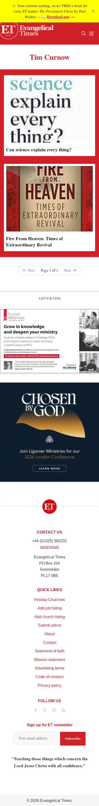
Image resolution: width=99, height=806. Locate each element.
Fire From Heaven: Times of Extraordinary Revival (34, 241)
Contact (49, 643)
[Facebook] (35, 710)
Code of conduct (49, 677)
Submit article (49, 625)
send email (49, 547)
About (49, 634)
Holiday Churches (49, 600)
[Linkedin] (63, 710)
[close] (93, 11)
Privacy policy (50, 685)
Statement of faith (49, 651)
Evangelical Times (56, 801)
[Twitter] (45, 710)
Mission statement (49, 660)
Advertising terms (49, 668)
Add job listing (49, 608)
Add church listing (49, 617)
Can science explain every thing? (39, 149)
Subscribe (72, 738)
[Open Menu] (91, 33)
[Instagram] (54, 710)
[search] (83, 33)
